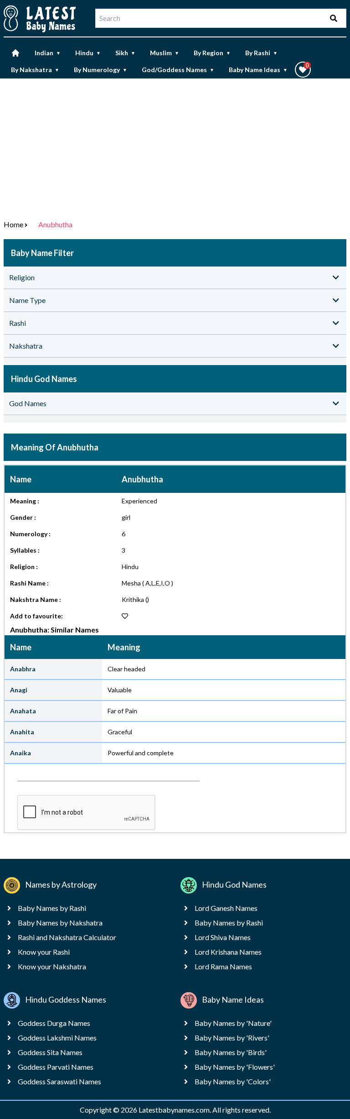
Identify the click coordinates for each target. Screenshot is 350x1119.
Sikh (125, 53)
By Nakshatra (35, 69)
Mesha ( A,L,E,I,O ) (147, 583)
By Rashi (261, 53)
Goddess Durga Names (54, 1023)
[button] (303, 70)
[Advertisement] (175, 147)
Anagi (18, 690)
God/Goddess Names (178, 69)
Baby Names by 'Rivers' (232, 1037)
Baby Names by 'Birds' (231, 1052)
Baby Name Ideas (258, 69)
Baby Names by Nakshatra (60, 922)
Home (13, 224)
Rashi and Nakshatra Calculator (67, 937)
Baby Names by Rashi (52, 908)
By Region (212, 53)
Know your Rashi (44, 951)
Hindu (88, 53)
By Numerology (100, 69)
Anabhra (23, 669)
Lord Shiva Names (223, 937)
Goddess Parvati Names (55, 1066)
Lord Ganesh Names (226, 908)
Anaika (20, 753)
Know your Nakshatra (52, 966)
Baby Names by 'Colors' (233, 1081)
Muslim (164, 53)
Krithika (133, 599)
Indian (48, 53)
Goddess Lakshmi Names (57, 1037)
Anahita (22, 732)
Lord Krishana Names (228, 951)
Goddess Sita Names (50, 1052)
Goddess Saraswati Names (59, 1081)
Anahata (23, 711)
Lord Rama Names (223, 966)
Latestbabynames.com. (175, 1109)
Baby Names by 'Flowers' (235, 1066)
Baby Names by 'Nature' (233, 1023)
